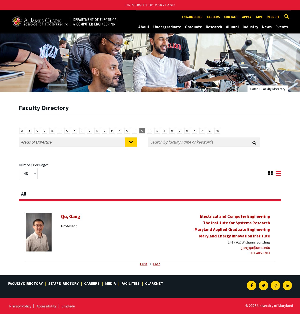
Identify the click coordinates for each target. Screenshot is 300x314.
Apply (246, 17)
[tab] (150, 192)
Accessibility (46, 306)
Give (259, 17)
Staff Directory (63, 283)
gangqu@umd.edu (255, 247)
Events (281, 27)
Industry (250, 27)
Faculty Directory (25, 283)
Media (110, 283)
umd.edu (68, 306)
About (144, 27)
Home (254, 89)
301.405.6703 (260, 253)
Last (156, 264)
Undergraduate (167, 27)
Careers (213, 17)
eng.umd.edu (192, 17)
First (143, 264)
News (267, 27)
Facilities (130, 283)
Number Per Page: (33, 165)
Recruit (273, 17)
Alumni (232, 27)
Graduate (193, 27)
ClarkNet (154, 283)
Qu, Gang (70, 216)
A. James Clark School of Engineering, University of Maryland (65, 14)
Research (214, 27)
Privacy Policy (20, 306)
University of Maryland (150, 5)
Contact (231, 17)
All (217, 130)
